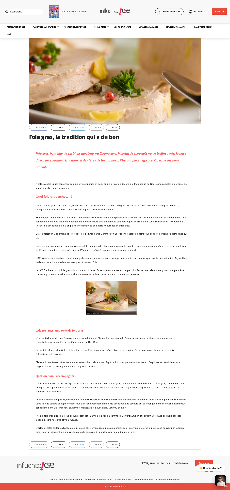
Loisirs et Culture (122, 27)
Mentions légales (144, 479)
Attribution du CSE (16, 27)
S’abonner (204, 463)
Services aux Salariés (176, 27)
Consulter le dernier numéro (75, 11)
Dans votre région (203, 27)
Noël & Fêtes (100, 27)
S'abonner (219, 11)
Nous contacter (123, 479)
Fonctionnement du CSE (75, 27)
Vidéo (9, 34)
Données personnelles (168, 479)
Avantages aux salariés (44, 27)
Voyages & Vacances (148, 27)
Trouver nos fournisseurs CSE (66, 479)
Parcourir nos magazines (98, 479)
